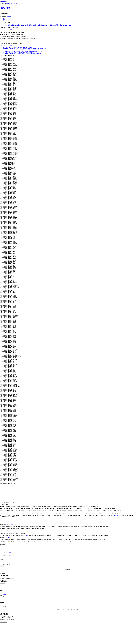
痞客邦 (8, 552)
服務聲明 (77, 609)
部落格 (4, 19)
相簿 (3, 18)
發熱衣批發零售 (10, 524)
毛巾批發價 (26, 535)
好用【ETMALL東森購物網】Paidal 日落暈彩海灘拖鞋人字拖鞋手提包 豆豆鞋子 (17, 47)
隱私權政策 (73, 609)
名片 (3, 20)
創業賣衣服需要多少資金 (9, 537)
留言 (11, 552)
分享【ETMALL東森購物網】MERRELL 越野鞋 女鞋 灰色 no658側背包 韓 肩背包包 (18, 52)
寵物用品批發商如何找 (117, 515)
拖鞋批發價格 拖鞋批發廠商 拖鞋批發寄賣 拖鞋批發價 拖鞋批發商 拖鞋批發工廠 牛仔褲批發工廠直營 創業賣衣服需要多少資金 (38, 25)
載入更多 (2, 559)
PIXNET (59, 609)
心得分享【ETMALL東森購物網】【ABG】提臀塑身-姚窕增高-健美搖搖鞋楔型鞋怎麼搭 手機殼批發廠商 (22, 53)
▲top (1, 557)
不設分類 (9, 16)
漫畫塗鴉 (8, 555)
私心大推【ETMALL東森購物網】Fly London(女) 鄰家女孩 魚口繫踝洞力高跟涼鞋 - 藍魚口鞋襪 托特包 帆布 (22, 51)
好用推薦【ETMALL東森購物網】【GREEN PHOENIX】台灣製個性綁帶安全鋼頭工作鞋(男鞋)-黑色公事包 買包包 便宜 (24, 48)
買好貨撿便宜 (5, 8)
